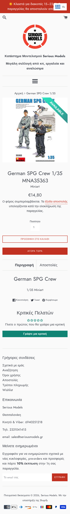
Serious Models (49, 495)
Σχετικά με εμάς (13, 365)
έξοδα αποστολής (56, 201)
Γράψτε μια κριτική (35, 334)
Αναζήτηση (10, 370)
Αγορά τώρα (35, 251)
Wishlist (7, 390)
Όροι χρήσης (11, 375)
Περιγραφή (24, 265)
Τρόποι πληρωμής (15, 385)
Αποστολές (48, 265)
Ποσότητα (35, 221)
